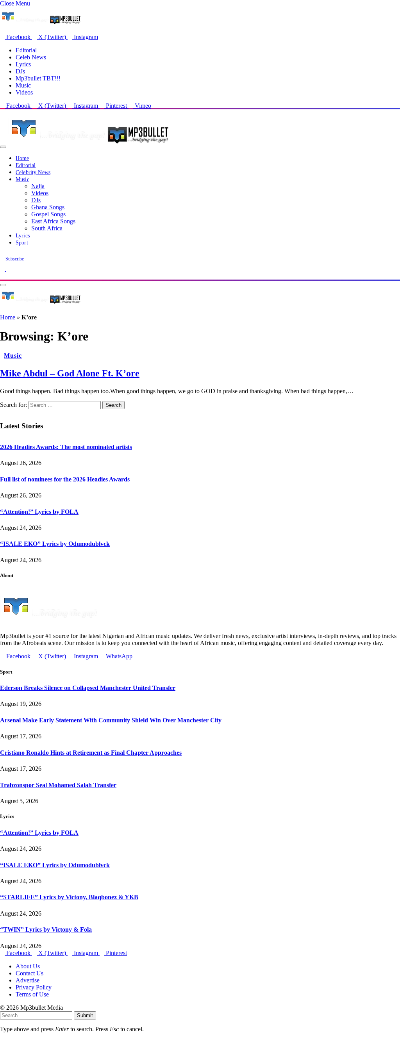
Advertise (27, 980)
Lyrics (23, 64)
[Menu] (3, 147)
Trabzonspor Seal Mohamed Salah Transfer (58, 785)
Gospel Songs (48, 214)
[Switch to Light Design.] (8, 269)
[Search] (2, 276)
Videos (24, 92)
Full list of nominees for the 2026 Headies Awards (65, 479)
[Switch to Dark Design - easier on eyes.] (3, 269)
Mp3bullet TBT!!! (38, 78)
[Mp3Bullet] (88, 144)
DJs (20, 71)
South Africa (46, 228)
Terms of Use (32, 994)
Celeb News (31, 57)
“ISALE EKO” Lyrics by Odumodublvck (55, 543)
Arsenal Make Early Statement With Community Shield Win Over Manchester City (110, 720)
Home (22, 158)
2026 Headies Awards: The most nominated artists (66, 447)
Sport (22, 243)
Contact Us (29, 973)
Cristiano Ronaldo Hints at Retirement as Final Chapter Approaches (91, 752)
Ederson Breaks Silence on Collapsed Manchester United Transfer (87, 687)
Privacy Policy (34, 987)
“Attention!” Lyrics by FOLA (39, 511)
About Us (28, 966)
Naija (38, 186)
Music (23, 85)
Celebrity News (33, 172)
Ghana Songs (47, 207)
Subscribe (14, 259)
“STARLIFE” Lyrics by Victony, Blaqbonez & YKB (69, 897)
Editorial (26, 50)
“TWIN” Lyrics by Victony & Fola (46, 929)
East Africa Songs (53, 221)
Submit (85, 1015)
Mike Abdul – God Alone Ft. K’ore (69, 373)
